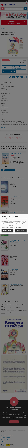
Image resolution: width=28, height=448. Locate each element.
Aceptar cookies (20, 230)
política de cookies (17, 227)
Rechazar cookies (7, 230)
